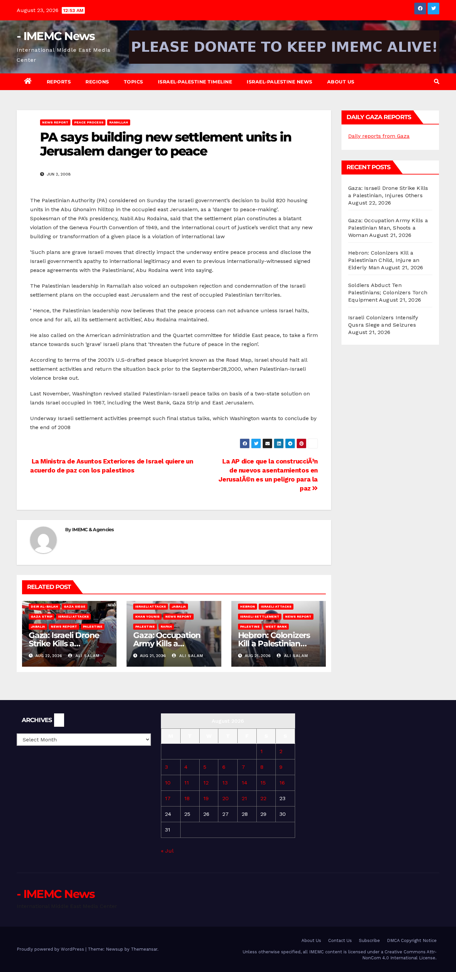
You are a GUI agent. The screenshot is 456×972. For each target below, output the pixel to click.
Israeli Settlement (259, 616)
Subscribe (369, 940)
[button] (436, 81)
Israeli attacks (73, 616)
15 (263, 782)
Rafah (166, 626)
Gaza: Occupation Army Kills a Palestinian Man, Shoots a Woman (388, 227)
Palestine (92, 626)
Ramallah (118, 122)
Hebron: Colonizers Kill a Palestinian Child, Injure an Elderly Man (384, 260)
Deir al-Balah (44, 606)
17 (168, 798)
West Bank (276, 626)
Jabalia (38, 626)
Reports (59, 82)
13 (225, 782)
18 (187, 798)
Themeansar (144, 949)
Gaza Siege (74, 606)
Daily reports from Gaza (379, 136)
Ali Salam (86, 655)
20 (225, 798)
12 (206, 782)
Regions (97, 82)
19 (206, 798)
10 (168, 782)
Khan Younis (147, 616)
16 (282, 782)
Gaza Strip (41, 616)
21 (244, 798)
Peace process (88, 122)
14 (244, 782)
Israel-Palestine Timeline (195, 82)
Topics (133, 82)
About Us (341, 82)
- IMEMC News (56, 36)
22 (263, 798)
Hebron (247, 606)
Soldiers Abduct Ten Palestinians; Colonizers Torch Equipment (387, 292)
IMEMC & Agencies (93, 530)
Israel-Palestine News (279, 82)
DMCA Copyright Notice (412, 940)
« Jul (167, 851)
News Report (55, 122)
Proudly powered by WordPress (51, 949)
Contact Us (340, 940)
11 (186, 782)
